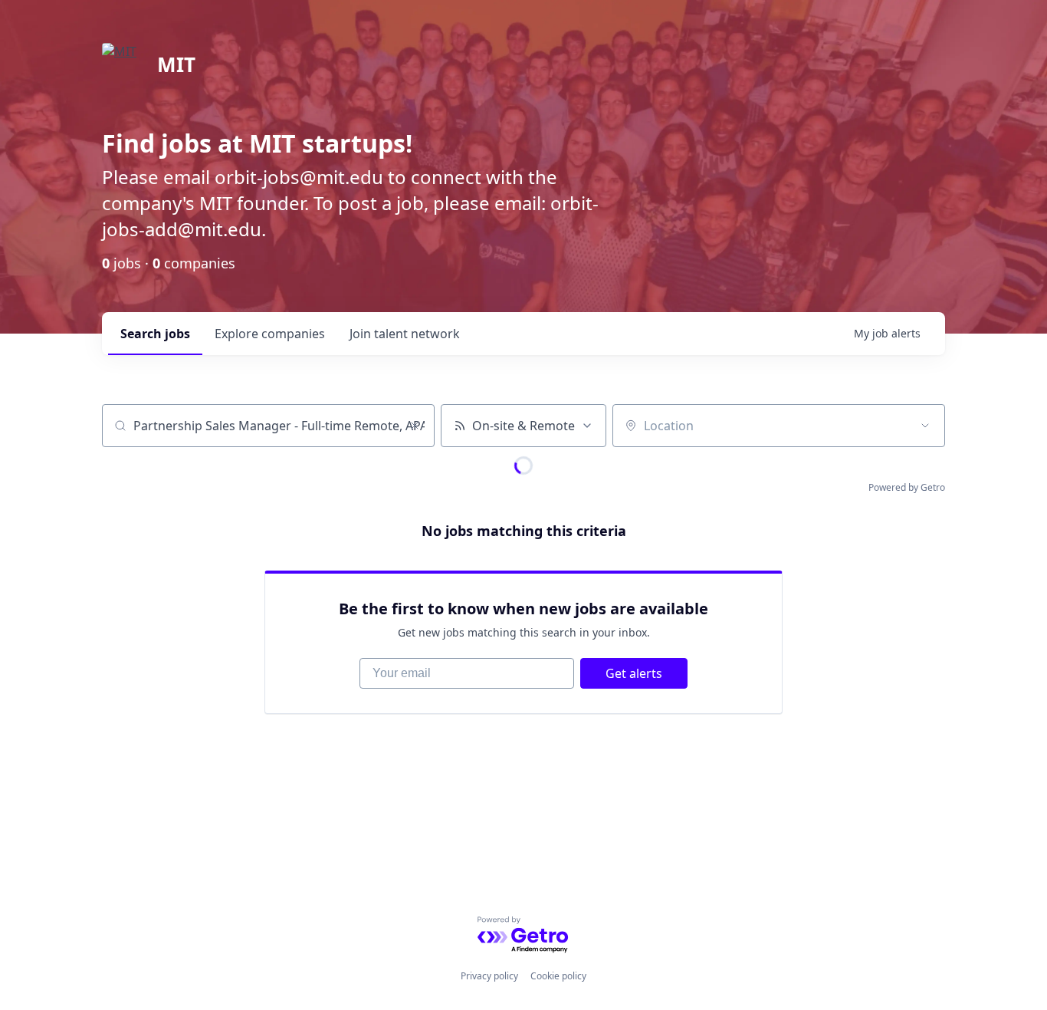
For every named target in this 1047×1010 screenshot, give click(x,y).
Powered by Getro (906, 487)
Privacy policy (489, 975)
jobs (155, 333)
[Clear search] (415, 425)
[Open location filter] (925, 425)
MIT (176, 64)
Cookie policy (558, 975)
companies (270, 333)
